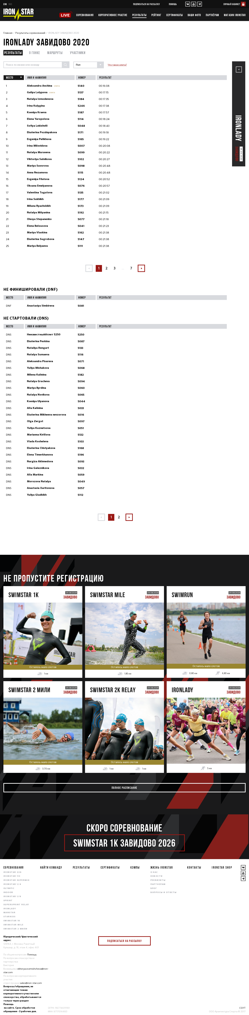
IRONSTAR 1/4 (12, 884)
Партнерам (158, 884)
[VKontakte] (187, 4)
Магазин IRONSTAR (235, 15)
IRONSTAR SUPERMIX (16, 880)
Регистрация (43, 630)
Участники (77, 53)
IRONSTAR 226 (12, 872)
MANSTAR (9, 913)
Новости (156, 876)
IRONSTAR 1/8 (12, 897)
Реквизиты (158, 880)
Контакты (194, 867)
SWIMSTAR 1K (11, 921)
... (123, 268)
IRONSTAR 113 (11, 876)
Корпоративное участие (112, 15)
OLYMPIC (8, 888)
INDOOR (8, 892)
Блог (153, 888)
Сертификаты (174, 15)
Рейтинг (156, 15)
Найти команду (51, 867)
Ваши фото (194, 15)
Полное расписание (125, 787)
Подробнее (43, 644)
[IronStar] (18, 14)
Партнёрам (212, 15)
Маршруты (55, 53)
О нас (154, 872)
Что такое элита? (117, 64)
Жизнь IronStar (161, 867)
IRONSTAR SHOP (222, 867)
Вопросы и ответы (163, 892)
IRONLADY (9, 909)
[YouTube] (193, 4)
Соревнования (85, 15)
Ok (145, 940)
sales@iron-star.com (31, 982)
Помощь (173, 4)
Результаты (139, 15)
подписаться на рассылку (146, 4)
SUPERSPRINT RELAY (16, 905)
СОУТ (242, 1007)
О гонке (34, 53)
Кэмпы (135, 867)
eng (5, 4)
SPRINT (8, 901)
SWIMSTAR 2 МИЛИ (15, 929)
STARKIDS (9, 917)
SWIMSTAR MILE (13, 925)
